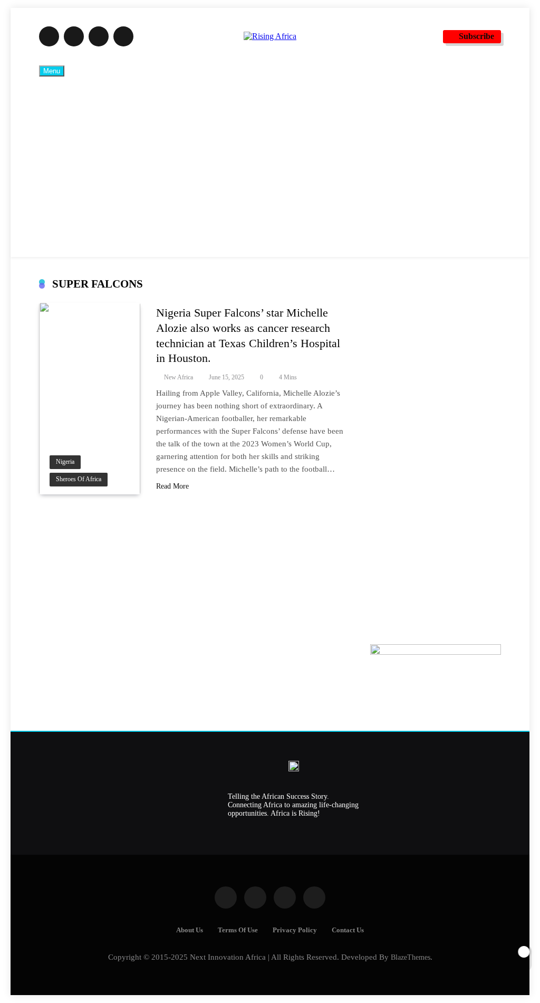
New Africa (178, 377)
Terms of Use (238, 930)
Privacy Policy (295, 930)
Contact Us (348, 930)
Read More (172, 486)
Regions (81, 199)
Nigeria (65, 461)
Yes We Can (88, 232)
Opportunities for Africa (111, 167)
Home (78, 101)
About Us (189, 930)
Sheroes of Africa (78, 479)
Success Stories (94, 134)
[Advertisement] (435, 455)
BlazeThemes (410, 957)
